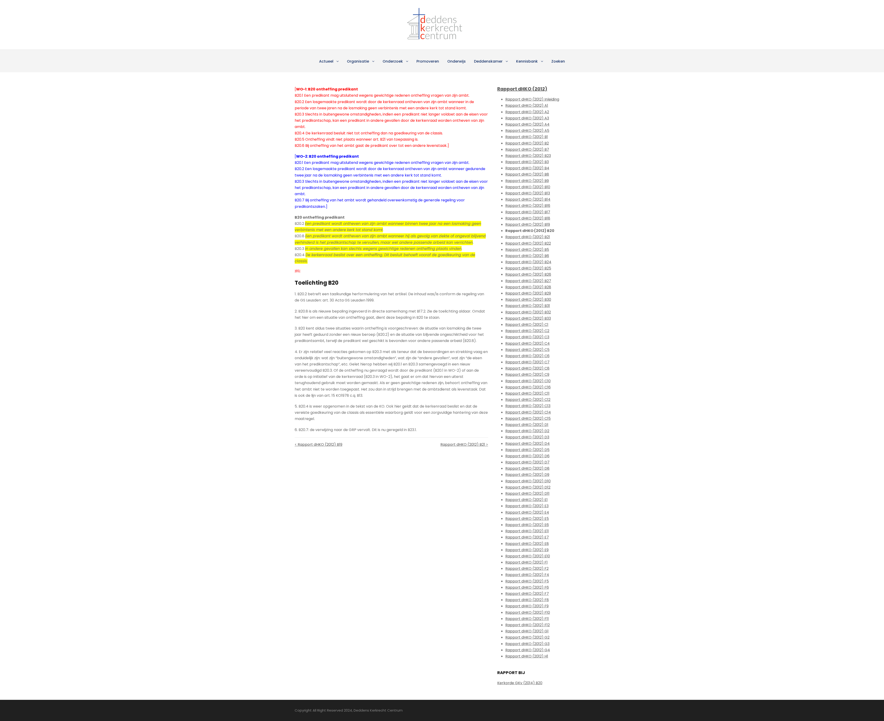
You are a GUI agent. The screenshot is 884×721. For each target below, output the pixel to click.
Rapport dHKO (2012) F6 (527, 587)
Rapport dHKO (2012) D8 (527, 468)
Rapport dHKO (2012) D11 (527, 493)
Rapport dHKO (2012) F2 (527, 568)
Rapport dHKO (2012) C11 (527, 393)
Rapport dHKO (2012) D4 (527, 443)
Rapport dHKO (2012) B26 (528, 274)
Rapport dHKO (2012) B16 (527, 205)
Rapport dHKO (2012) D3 (527, 437)
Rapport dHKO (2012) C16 (528, 387)
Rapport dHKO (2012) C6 (527, 356)
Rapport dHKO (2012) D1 (526, 424)
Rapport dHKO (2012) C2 (527, 330)
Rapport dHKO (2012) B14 (527, 199)
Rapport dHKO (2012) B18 (527, 218)
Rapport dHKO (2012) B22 (528, 243)
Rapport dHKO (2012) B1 (526, 136)
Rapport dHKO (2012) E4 (527, 512)
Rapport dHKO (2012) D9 (527, 474)
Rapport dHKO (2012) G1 (527, 631)
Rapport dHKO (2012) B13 (527, 193)
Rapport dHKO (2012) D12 (527, 487)
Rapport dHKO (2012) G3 (527, 643)
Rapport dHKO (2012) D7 (527, 462)
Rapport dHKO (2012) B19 (527, 224)
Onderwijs (456, 61)
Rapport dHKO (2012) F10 (527, 612)
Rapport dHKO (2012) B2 (527, 143)
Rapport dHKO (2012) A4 (527, 124)
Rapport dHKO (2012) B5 (527, 249)
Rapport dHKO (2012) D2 (527, 431)
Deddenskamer (488, 61)
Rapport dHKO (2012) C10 (528, 381)
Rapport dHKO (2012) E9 (527, 550)
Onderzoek (393, 61)
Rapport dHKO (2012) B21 (527, 237)
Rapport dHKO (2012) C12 (527, 399)
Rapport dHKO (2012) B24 (528, 262)
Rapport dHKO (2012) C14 (528, 412)
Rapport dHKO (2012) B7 (527, 149)
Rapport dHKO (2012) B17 (527, 212)
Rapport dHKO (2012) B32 (528, 312)
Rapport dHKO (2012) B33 (528, 318)
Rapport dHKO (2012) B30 (528, 299)
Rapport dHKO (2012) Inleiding (532, 99)
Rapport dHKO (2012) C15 (528, 418)
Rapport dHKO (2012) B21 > (464, 444)
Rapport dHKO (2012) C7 (527, 362)
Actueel (326, 61)
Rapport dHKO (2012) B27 (528, 281)
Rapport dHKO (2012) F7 (527, 593)
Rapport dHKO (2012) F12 (527, 625)
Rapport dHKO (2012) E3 (527, 506)
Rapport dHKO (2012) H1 (526, 656)
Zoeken (558, 61)
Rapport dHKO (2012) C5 (527, 349)
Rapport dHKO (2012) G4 (527, 650)
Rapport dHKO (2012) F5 (527, 581)
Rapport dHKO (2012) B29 (528, 293)
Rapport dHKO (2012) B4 (527, 168)
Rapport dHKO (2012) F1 (526, 562)
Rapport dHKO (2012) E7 (527, 537)
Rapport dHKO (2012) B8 (527, 174)
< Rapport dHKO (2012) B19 (318, 444)
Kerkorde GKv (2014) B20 (519, 683)
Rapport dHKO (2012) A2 (527, 112)
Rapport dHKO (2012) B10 (527, 187)
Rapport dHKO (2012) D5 (527, 449)
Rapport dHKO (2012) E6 (527, 524)
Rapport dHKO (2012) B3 (527, 162)
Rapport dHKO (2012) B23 (528, 155)
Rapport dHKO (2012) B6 (527, 255)
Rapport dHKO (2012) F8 (527, 599)
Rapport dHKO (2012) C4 (527, 343)
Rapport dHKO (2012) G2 (527, 637)
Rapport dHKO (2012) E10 (527, 556)
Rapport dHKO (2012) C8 (527, 368)
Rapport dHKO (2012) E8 (527, 543)
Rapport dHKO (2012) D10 (528, 481)
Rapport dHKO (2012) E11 (527, 531)
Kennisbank (527, 61)
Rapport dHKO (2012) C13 (527, 405)
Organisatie (358, 61)
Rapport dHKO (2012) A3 (527, 118)
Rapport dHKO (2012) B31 (527, 305)
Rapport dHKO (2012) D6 (527, 456)
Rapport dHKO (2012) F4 (527, 574)
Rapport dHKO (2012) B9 (527, 180)
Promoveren (427, 61)
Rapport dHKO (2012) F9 (527, 606)
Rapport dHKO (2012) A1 (526, 105)
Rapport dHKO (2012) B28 (528, 287)
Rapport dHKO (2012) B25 (528, 268)
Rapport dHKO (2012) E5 (527, 518)
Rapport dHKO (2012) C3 (527, 337)
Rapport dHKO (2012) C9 (527, 374)
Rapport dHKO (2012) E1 (526, 499)
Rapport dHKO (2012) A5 (527, 130)
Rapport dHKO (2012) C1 (526, 324)
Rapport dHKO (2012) (522, 89)
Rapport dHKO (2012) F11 (527, 618)
